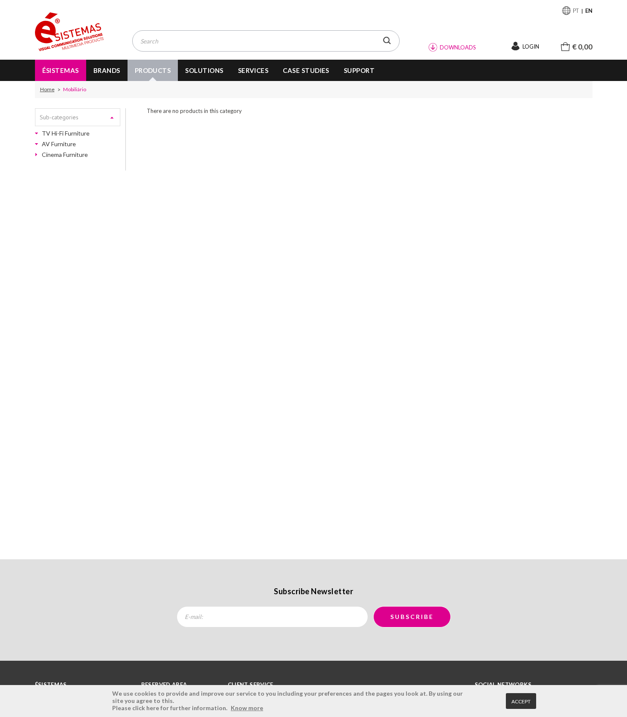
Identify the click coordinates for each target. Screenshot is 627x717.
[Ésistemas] (69, 32)
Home (47, 89)
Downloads (458, 47)
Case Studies (306, 70)
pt (576, 10)
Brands (106, 70)
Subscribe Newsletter (313, 591)
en (588, 10)
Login (530, 46)
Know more (247, 707)
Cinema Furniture (65, 155)
